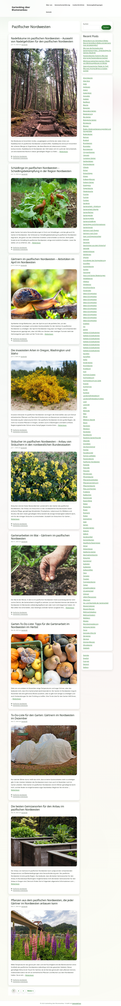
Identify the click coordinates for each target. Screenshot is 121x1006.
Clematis (86, 155)
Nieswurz (86, 429)
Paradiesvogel (88, 453)
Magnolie (86, 411)
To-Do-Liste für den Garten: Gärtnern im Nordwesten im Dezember (42, 716)
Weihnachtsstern (89, 615)
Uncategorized (88, 591)
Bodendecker (87, 134)
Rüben (85, 516)
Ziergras (86, 639)
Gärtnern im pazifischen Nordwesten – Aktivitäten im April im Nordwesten (42, 260)
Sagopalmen (87, 519)
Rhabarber (87, 507)
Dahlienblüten (88, 161)
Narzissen (86, 426)
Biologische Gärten (89, 120)
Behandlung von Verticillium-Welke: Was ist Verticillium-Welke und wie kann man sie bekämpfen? (97, 43)
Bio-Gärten (87, 117)
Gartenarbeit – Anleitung (92, 206)
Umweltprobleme (89, 588)
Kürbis (85, 390)
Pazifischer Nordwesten (20, 156)
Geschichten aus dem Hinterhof (94, 245)
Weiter (30, 991)
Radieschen (87, 495)
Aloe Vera (86, 81)
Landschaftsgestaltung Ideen (93, 399)
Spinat (85, 546)
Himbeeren (87, 284)
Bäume (85, 105)
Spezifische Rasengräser (91, 543)
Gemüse (86, 239)
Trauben (86, 579)
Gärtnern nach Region (91, 230)
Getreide (86, 248)
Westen (85, 621)
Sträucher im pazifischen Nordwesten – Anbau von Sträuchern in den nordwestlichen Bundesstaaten (41, 443)
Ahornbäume (88, 78)
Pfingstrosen (87, 474)
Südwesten (87, 567)
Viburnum (86, 600)
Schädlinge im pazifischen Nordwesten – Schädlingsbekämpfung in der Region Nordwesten (41, 169)
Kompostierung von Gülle (92, 381)
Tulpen (85, 585)
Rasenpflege (87, 501)
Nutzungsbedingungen (95, 5)
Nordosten (87, 432)
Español (86, 658)
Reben (85, 504)
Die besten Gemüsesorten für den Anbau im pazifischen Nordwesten (37, 808)
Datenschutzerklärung (62, 5)
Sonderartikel (88, 537)
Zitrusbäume (87, 645)
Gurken (85, 269)
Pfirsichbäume (88, 477)
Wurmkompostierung (90, 624)
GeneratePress (76, 1003)
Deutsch (86, 664)
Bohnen (86, 137)
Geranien (86, 242)
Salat (85, 522)
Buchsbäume (87, 149)
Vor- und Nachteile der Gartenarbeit (95, 603)
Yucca (85, 630)
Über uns (49, 5)
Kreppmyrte (87, 387)
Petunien (86, 471)
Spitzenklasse (88, 549)
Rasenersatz (87, 498)
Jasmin (85, 329)
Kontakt (49, 12)
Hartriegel (86, 272)
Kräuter (86, 384)
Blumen (86, 126)
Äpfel (85, 84)
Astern (85, 90)
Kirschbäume (87, 366)
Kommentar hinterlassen (20, 158)
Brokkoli (86, 140)
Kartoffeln (86, 357)
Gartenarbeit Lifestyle (90, 209)
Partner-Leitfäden (89, 456)
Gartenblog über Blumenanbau (21, 8)
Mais (84, 414)
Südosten (86, 564)
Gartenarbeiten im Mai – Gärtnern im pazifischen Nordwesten (40, 537)
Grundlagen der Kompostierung (94, 260)
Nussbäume (87, 435)
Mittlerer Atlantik (89, 420)
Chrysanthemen (89, 152)
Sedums (86, 531)
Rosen (85, 510)
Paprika (85, 450)
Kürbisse (86, 393)
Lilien (85, 408)
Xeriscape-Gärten (89, 627)
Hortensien (87, 290)
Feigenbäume (88, 188)
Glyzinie (86, 257)
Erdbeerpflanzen (89, 179)
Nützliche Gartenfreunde (92, 438)
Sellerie (85, 534)
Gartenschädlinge (89, 221)
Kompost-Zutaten (89, 375)
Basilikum (86, 102)
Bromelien (86, 146)
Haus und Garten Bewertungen (94, 275)
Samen (85, 525)
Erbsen (85, 176)
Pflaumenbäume (89, 486)
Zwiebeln (86, 648)
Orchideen (87, 444)
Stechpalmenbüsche (90, 555)
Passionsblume (88, 459)
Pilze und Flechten (89, 489)
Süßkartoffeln (88, 570)
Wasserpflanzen (89, 609)
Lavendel (86, 405)
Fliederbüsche (88, 191)
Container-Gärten (89, 158)
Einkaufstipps (87, 173)
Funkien (86, 200)
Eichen (85, 170)
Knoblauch (87, 369)
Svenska (86, 655)
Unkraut (86, 594)
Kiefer (85, 360)
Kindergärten (88, 363)
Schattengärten (88, 528)
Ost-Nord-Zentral (89, 447)
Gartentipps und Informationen (94, 224)
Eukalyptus (87, 185)
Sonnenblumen (88, 540)
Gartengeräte (88, 215)
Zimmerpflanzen (89, 642)
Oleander (86, 441)
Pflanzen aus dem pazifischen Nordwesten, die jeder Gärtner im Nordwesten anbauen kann (42, 901)
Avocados (86, 96)
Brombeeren (87, 143)
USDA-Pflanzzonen (89, 597)
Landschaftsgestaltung (91, 396)
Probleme (86, 492)
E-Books (86, 167)
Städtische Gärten (89, 552)
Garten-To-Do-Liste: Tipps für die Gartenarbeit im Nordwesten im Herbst (40, 625)
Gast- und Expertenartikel (92, 236)
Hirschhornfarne (89, 287)
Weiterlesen (63, 151)
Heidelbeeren (88, 278)
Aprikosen (86, 87)
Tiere (85, 573)
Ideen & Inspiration (90, 293)
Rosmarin (86, 513)
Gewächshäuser (89, 251)
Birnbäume (87, 123)
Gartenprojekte (88, 218)
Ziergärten (87, 636)
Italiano (85, 667)
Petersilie (86, 468)
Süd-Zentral (87, 561)
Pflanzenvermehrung (90, 483)
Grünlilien (86, 263)
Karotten (86, 354)
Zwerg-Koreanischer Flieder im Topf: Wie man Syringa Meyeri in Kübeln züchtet (96, 68)
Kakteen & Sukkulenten (91, 332)
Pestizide (86, 465)
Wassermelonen (89, 606)
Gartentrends (88, 227)
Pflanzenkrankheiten (90, 480)
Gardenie (86, 203)
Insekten (86, 323)
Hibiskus (86, 281)
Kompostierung (88, 378)
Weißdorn (86, 618)
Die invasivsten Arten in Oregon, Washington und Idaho (40, 351)
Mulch (85, 423)
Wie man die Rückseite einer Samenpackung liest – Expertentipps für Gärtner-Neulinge (97, 50)
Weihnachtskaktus (89, 612)
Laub (85, 402)
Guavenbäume (88, 266)
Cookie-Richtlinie (78, 5)
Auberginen (87, 93)
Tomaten (86, 576)
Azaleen (86, 99)
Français (86, 661)
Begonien (86, 108)
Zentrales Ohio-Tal (89, 633)
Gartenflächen (88, 212)
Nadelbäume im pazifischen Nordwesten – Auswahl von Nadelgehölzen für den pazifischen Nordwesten (42, 39)
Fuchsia (85, 197)
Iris (84, 326)
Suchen (85, 24)
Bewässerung (88, 114)
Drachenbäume (88, 164)
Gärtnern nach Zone (90, 233)
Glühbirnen (87, 254)
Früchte (86, 194)
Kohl (84, 372)
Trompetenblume (89, 582)
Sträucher (86, 558)
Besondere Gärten (89, 111)
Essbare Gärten (88, 182)
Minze (85, 417)
